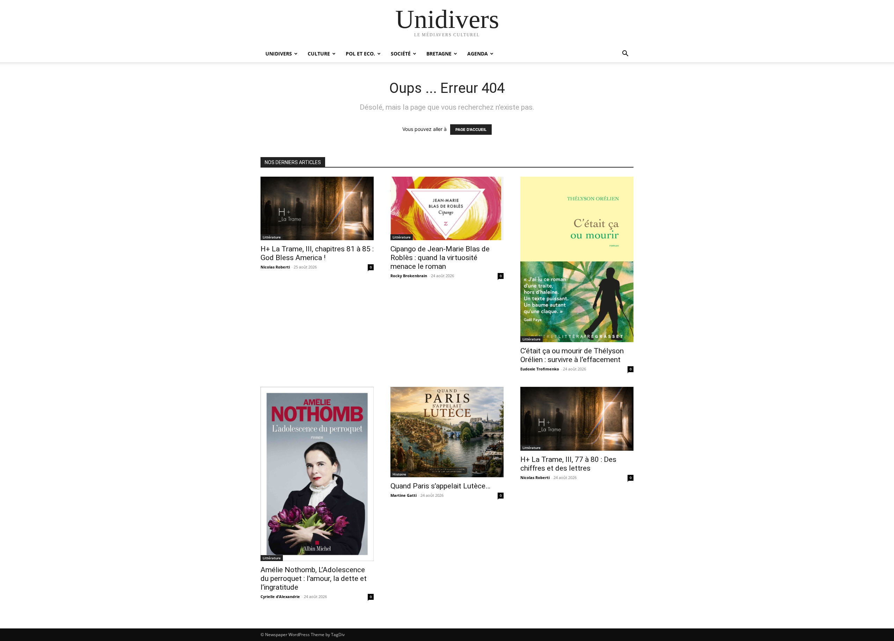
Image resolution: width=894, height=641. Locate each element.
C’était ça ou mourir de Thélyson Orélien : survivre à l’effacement (572, 355)
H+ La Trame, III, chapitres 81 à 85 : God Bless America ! (317, 253)
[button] (625, 54)
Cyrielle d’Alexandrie (280, 596)
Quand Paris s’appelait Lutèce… (440, 486)
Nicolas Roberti (275, 267)
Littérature (272, 237)
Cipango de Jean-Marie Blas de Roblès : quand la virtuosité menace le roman (440, 258)
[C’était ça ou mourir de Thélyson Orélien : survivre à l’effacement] (576, 259)
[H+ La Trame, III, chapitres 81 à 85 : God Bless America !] (317, 208)
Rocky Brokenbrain (408, 275)
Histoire (399, 474)
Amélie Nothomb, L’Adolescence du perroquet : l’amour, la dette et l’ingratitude (314, 578)
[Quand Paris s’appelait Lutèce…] (447, 432)
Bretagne (439, 53)
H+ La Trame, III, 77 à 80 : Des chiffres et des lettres (568, 463)
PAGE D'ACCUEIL (470, 129)
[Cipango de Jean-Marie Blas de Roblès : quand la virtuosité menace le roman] (447, 208)
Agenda (477, 53)
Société (401, 53)
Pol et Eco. (360, 53)
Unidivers (278, 53)
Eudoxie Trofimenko (539, 368)
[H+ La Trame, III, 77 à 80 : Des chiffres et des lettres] (576, 418)
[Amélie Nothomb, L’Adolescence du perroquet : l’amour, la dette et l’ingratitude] (317, 474)
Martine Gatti (403, 495)
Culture (319, 53)
